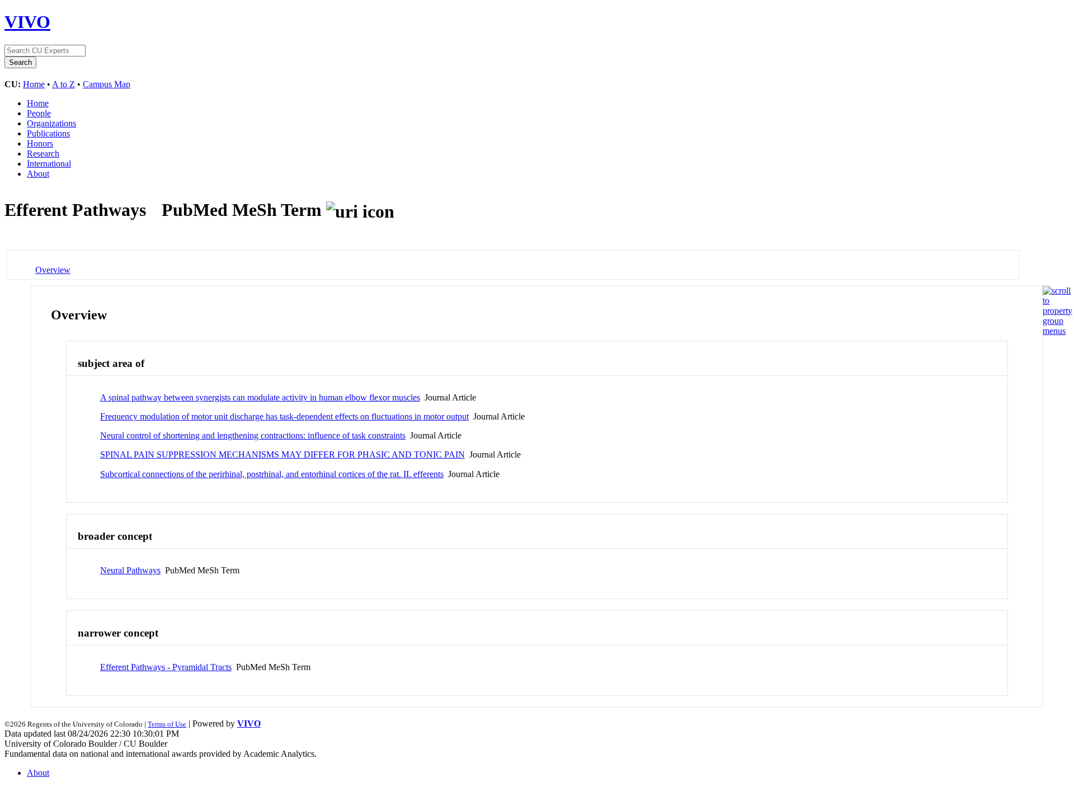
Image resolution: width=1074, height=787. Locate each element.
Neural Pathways (130, 570)
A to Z (63, 84)
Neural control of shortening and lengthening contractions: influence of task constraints (253, 435)
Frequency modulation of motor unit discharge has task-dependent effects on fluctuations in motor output (284, 416)
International (49, 163)
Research (43, 153)
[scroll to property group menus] (1057, 331)
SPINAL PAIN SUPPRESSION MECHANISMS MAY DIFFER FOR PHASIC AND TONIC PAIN (282, 454)
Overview (52, 270)
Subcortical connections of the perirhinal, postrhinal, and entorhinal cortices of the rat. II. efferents (272, 474)
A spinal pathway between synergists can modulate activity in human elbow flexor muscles (260, 397)
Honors (40, 143)
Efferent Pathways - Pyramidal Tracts (166, 667)
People (39, 113)
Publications (48, 133)
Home (34, 84)
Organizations (51, 123)
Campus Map (106, 84)
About (38, 173)
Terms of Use (167, 724)
